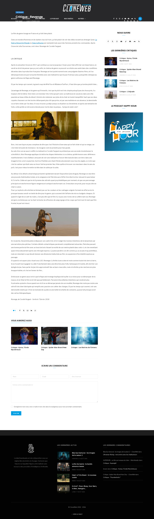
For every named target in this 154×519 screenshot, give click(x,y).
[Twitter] (127, 20)
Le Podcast (54, 19)
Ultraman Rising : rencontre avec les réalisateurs (120, 454)
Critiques (26, 19)
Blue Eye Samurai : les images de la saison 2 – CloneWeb (120, 452)
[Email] (131, 20)
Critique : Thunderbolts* (112, 477)
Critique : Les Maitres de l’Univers (84, 347)
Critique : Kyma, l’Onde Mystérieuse (20, 348)
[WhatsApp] (137, 20)
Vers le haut (78, 514)
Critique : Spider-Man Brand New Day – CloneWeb (119, 474)
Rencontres (40, 19)
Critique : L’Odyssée (127, 91)
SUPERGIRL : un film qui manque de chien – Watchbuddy (121, 460)
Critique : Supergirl (109, 463)
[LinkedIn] (134, 20)
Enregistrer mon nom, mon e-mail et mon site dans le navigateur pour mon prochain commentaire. (48, 407)
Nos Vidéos (68, 19)
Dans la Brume (37, 43)
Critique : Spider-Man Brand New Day (54, 348)
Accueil (14, 19)
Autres (81, 19)
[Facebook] (124, 20)
